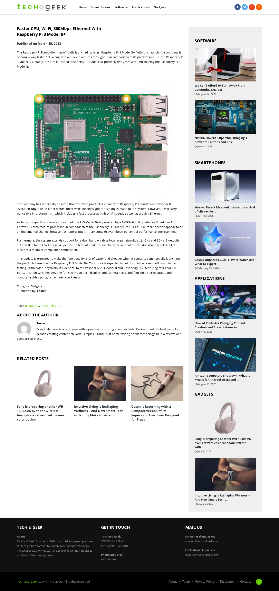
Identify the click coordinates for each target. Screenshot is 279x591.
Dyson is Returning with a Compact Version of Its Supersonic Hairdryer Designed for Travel (155, 412)
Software (121, 7)
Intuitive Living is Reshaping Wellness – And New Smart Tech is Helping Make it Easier (98, 410)
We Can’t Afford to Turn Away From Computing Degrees (220, 87)
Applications (141, 7)
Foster (41, 291)
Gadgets (160, 7)
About (173, 581)
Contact (245, 581)
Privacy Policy (205, 581)
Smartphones (100, 7)
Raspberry (32, 306)
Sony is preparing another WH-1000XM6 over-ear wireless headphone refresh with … (223, 443)
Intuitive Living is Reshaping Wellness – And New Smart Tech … (222, 497)
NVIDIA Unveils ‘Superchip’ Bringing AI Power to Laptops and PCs (222, 140)
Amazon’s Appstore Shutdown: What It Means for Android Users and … (222, 378)
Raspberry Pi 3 (52, 306)
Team (186, 581)
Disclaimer (227, 581)
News (82, 7)
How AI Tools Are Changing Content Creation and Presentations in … (220, 325)
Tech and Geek (27, 581)
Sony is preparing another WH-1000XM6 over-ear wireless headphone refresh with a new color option (41, 412)
